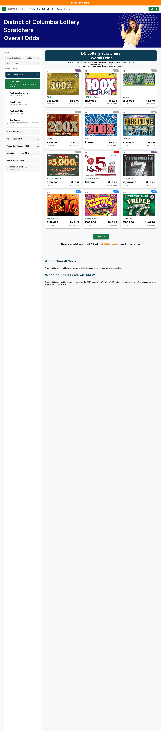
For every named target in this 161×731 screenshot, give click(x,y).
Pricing (67, 9)
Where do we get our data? (113, 66)
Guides (59, 9)
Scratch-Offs (35, 9)
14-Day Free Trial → (80, 2)
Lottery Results (48, 9)
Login (154, 9)
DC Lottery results (110, 244)
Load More (101, 236)
